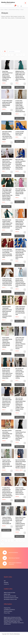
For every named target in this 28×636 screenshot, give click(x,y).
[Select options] (12, 84)
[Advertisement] (14, 35)
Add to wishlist (6, 87)
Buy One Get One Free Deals (10, 595)
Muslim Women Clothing (14, 9)
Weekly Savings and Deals (9, 592)
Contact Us (6, 584)
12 (20, 54)
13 (23, 54)
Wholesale (6, 582)
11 (17, 54)
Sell (4, 580)
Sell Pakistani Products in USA (10, 599)
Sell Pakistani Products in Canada (11, 597)
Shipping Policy (7, 607)
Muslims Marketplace (8, 2)
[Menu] (25, 3)
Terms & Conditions (8, 611)
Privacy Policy (7, 612)
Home (2, 9)
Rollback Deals (7, 594)
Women (6, 9)
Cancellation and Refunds (9, 609)
